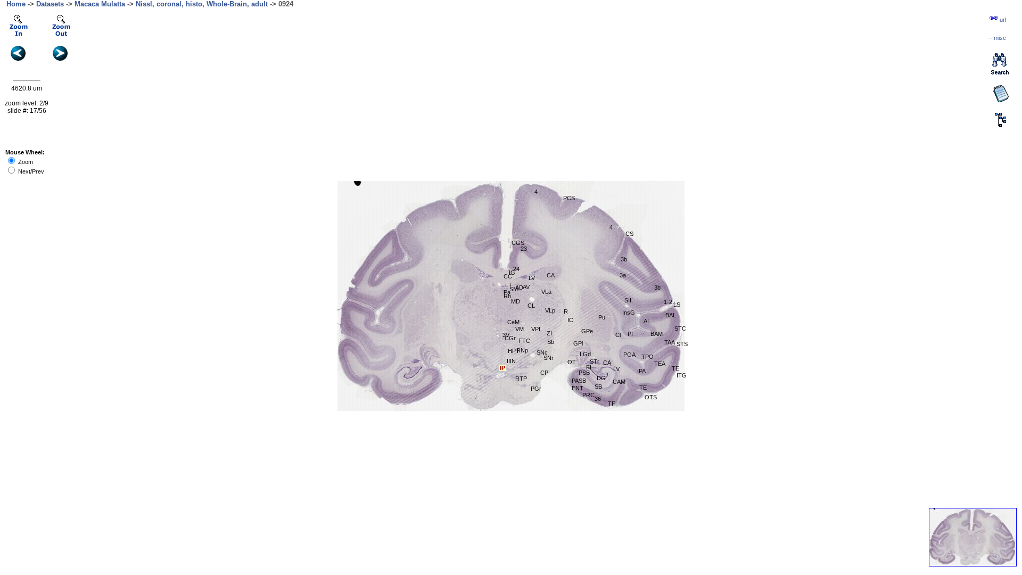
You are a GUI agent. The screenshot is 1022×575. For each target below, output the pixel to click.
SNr (548, 358)
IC (570, 320)
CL (531, 305)
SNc (542, 352)
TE (643, 387)
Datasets (50, 4)
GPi (578, 343)
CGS (518, 243)
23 (524, 248)
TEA (659, 363)
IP (502, 368)
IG (512, 272)
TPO (647, 357)
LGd (585, 354)
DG (601, 378)
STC (680, 328)
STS (682, 344)
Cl (618, 335)
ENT (577, 388)
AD (519, 287)
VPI (535, 329)
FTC (524, 341)
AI (646, 321)
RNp (522, 350)
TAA (669, 342)
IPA (641, 371)
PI (630, 334)
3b (624, 259)
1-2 (668, 302)
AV (526, 287)
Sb (550, 342)
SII (627, 300)
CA (551, 275)
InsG (628, 312)
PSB (584, 372)
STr (594, 361)
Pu (601, 317)
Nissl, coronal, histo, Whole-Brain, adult (202, 4)
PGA (629, 354)
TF (611, 403)
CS (629, 234)
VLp (550, 310)
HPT (514, 351)
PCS (569, 198)
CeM (513, 322)
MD (515, 301)
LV (616, 369)
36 (598, 399)
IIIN (511, 361)
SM (513, 289)
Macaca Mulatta (100, 4)
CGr (510, 338)
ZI (549, 333)
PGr (536, 388)
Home (16, 4)
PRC (588, 395)
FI (588, 367)
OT (571, 362)
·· (997, 38)
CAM (619, 382)
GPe (587, 331)
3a (623, 275)
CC (508, 276)
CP (544, 372)
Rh (507, 296)
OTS (651, 397)
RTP (521, 378)
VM (519, 329)
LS (676, 304)
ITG (682, 375)
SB (598, 386)
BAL (670, 315)
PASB (579, 380)
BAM (656, 334)
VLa (546, 292)
